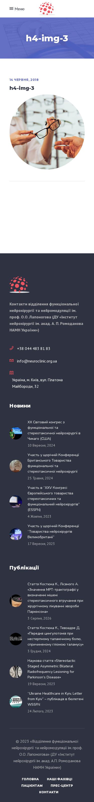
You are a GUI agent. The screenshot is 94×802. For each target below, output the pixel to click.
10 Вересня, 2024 (41, 445)
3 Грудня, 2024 (39, 651)
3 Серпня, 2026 (39, 618)
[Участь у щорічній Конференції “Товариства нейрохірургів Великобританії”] (17, 534)
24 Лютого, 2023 (40, 711)
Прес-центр (62, 785)
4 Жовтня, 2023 (39, 516)
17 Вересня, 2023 (41, 543)
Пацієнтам (32, 785)
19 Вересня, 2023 (41, 684)
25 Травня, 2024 (40, 478)
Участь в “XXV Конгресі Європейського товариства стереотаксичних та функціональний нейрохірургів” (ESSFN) (54, 498)
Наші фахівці (59, 779)
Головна (30, 779)
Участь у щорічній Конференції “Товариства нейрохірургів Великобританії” (53, 531)
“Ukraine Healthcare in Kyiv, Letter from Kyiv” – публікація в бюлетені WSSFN (55, 699)
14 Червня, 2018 (24, 80)
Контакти (48, 792)
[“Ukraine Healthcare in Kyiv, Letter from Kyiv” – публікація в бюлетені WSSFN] (17, 702)
